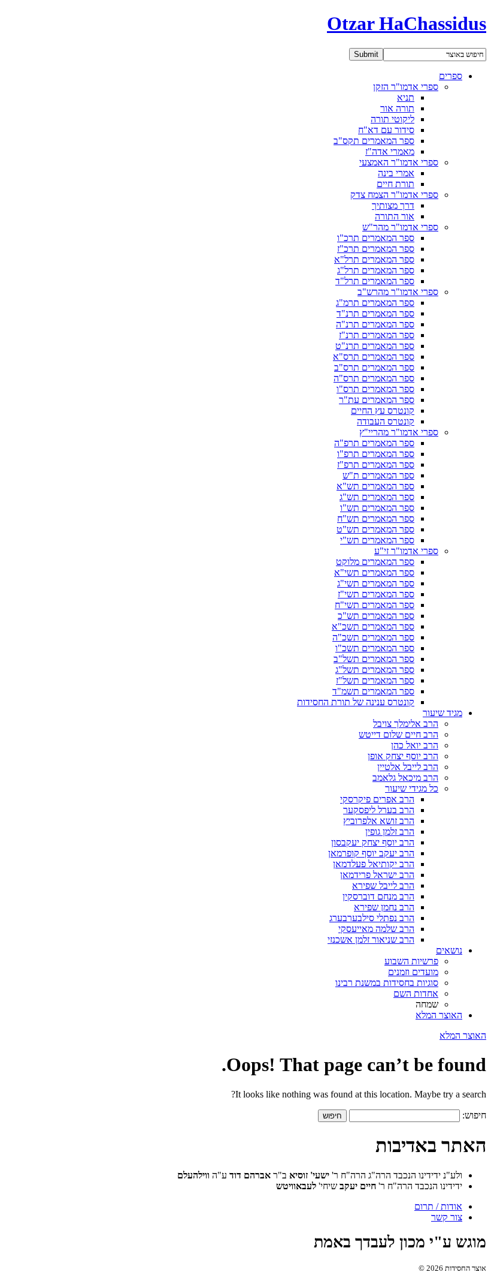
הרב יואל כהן (414, 745)
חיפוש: (474, 1115)
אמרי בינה (396, 173)
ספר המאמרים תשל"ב (374, 659)
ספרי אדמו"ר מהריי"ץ (398, 432)
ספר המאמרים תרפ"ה (374, 443)
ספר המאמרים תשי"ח (374, 605)
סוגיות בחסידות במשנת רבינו (386, 983)
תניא (405, 97)
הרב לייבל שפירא (383, 885)
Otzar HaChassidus (406, 23)
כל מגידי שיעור (411, 788)
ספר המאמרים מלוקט (375, 562)
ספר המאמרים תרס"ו (375, 389)
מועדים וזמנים (413, 972)
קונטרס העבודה (385, 421)
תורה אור (397, 108)
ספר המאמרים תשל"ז (375, 680)
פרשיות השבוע (411, 961)
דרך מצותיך (393, 205)
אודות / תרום (438, 1206)
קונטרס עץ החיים (382, 410)
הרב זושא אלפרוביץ (378, 821)
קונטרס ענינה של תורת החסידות (355, 702)
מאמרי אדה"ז (389, 151)
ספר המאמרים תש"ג (377, 497)
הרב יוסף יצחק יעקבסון (372, 842)
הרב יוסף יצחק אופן (403, 756)
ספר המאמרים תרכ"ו (375, 238)
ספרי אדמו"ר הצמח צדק (394, 195)
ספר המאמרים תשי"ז (376, 594)
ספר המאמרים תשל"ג (374, 669)
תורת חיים (395, 184)
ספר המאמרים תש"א (375, 486)
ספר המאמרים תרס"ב (374, 367)
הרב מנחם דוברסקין (378, 896)
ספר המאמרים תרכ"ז (375, 248)
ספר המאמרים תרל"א (374, 259)
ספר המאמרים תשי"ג (375, 583)
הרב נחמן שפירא (384, 907)
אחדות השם (415, 993)
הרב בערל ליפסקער (378, 810)
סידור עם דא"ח (386, 130)
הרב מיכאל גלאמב (405, 777)
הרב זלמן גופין (389, 831)
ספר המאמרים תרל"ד (374, 281)
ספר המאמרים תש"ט (375, 529)
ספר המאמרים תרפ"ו (375, 454)
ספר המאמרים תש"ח (375, 518)
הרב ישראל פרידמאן (377, 875)
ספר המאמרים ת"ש (378, 475)
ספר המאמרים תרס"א (373, 356)
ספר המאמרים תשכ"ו (374, 648)
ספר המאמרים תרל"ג (375, 270)
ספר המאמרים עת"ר (376, 400)
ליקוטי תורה (392, 119)
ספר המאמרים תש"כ (376, 616)
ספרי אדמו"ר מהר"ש (400, 227)
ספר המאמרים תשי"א (374, 572)
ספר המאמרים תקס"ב (374, 141)
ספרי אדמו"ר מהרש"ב (397, 292)
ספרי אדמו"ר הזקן (405, 87)
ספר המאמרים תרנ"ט (374, 346)
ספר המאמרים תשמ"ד (373, 691)
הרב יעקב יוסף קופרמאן (371, 853)
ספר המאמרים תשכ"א (373, 626)
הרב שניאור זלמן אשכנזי (371, 939)
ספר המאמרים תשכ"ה (373, 637)
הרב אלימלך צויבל (405, 723)
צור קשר (446, 1217)
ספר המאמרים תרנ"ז (376, 335)
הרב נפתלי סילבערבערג (371, 918)
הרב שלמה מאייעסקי (376, 929)
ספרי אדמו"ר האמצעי (398, 162)
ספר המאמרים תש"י (377, 540)
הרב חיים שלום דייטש (398, 734)
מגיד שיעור (442, 713)
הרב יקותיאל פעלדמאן (373, 864)
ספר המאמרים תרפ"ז (375, 464)
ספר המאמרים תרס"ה (374, 378)
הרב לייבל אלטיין (407, 767)
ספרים (450, 76)
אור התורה (394, 216)
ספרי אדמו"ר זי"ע (406, 551)
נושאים (449, 950)
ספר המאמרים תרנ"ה (375, 324)
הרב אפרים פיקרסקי (377, 799)
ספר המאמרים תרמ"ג (375, 302)
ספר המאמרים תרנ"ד (375, 313)
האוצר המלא (439, 1015)
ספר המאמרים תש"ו (377, 508)
